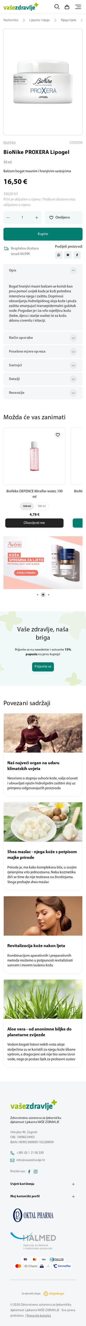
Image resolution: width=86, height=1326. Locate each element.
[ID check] (26, 1266)
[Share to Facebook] (77, 255)
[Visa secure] (41, 1266)
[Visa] (44, 1259)
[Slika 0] (43, 82)
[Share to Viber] (68, 255)
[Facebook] (29, 1171)
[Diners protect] (48, 1266)
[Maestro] (25, 1259)
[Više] (43, 562)
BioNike (9, 143)
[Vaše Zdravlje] (21, 7)
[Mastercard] (35, 1259)
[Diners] (57, 1259)
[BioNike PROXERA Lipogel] (43, 1215)
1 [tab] (37, 595)
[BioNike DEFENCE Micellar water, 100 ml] (34, 456)
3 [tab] (48, 595)
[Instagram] (35, 1171)
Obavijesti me (34, 523)
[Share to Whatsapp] (58, 255)
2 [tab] (43, 595)
